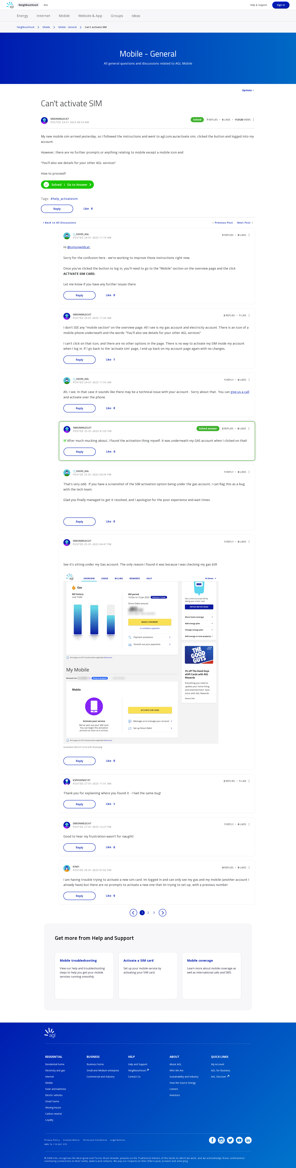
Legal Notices (117, 1140)
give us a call (240, 392)
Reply (57, 209)
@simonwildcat (78, 247)
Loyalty (49, 1119)
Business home (95, 1064)
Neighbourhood (28, 5)
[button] (253, 119)
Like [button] (86, 208)
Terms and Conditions (95, 1140)
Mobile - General (67, 27)
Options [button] (247, 90)
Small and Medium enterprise (103, 1070)
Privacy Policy (52, 1140)
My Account (217, 1064)
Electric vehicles (54, 1095)
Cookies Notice (71, 1140)
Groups (117, 15)
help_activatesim (65, 199)
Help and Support (137, 1064)
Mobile (64, 15)
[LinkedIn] (248, 1140)
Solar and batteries (55, 1089)
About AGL (176, 1064)
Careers (174, 1089)
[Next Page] (162, 912)
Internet (43, 15)
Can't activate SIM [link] (96, 27)
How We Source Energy (183, 1082)
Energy (22, 15)
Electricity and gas (55, 1070)
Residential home (54, 1064)
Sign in (281, 5)
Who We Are (176, 1070)
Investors (175, 1095)
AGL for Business (220, 1070)
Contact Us (134, 1076)
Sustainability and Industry (184, 1076)
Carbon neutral (53, 1113)
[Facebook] (212, 1140)
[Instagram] (221, 1140)
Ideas (136, 15)
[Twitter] (230, 1140)
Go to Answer (77, 185)
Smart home (52, 1101)
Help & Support (258, 5)
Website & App (90, 15)
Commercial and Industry (100, 1076)
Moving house (53, 1107)
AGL (46, 5)
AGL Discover (218, 1076)
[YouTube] (239, 1140)
